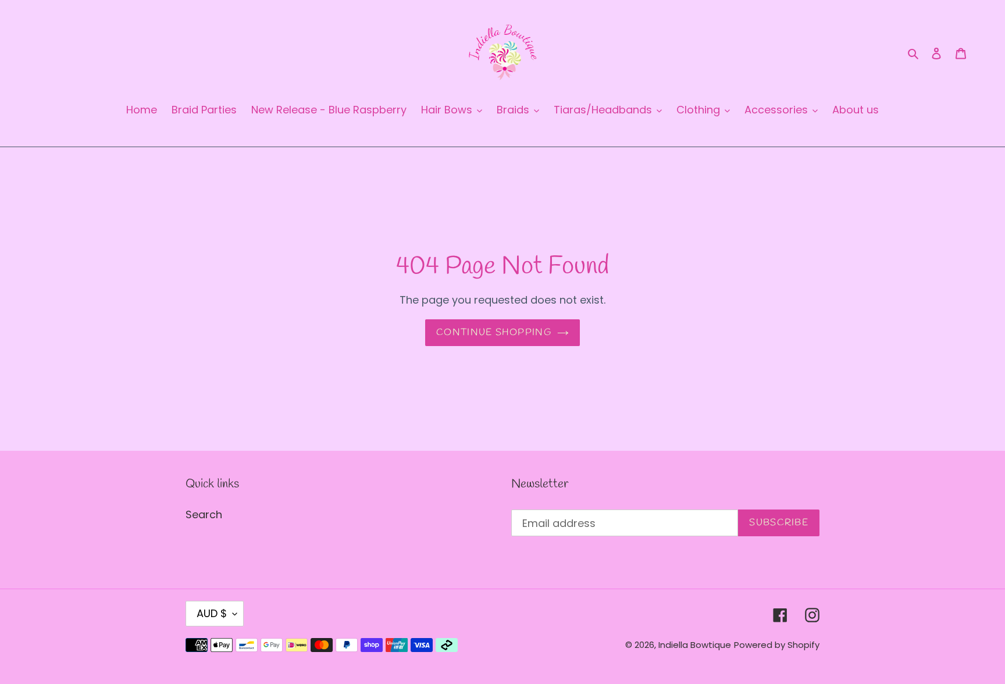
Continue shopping (493, 332)
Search (204, 514)
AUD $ (212, 613)
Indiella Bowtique (694, 645)
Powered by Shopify (776, 645)
